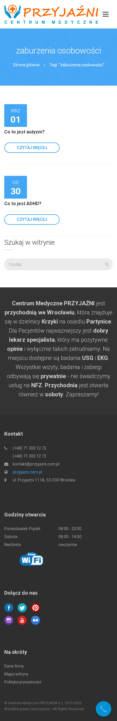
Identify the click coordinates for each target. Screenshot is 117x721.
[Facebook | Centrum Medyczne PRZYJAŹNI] (8, 607)
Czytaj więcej (32, 147)
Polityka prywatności (22, 682)
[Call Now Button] (103, 709)
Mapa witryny (16, 674)
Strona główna (26, 65)
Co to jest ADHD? (22, 203)
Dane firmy (14, 666)
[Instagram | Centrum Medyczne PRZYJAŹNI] (8, 619)
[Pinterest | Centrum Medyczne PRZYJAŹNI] (35, 607)
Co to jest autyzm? (24, 132)
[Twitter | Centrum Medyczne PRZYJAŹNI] (22, 607)
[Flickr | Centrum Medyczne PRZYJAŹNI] (35, 619)
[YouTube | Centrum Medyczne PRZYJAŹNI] (22, 619)
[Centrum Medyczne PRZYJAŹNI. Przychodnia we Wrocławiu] (51, 14)
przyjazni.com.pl (27, 472)
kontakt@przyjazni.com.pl (36, 464)
